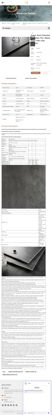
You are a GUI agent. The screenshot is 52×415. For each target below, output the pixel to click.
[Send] (49, 412)
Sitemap (11, 411)
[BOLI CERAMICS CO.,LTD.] (26, 2)
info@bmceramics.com (9, 401)
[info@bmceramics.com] (16, 405)
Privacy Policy (6, 411)
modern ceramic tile (31, 371)
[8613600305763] (14, 405)
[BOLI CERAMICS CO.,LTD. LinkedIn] (11, 405)
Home (5, 23)
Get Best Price (36, 72)
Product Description (31, 78)
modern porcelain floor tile (16, 371)
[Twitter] (5, 405)
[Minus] (48, 383)
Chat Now (45, 72)
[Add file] (25, 412)
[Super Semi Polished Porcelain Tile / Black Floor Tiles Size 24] (16, 46)
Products (9, 23)
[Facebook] (8, 405)
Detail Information (11, 78)
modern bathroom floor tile (10, 374)
